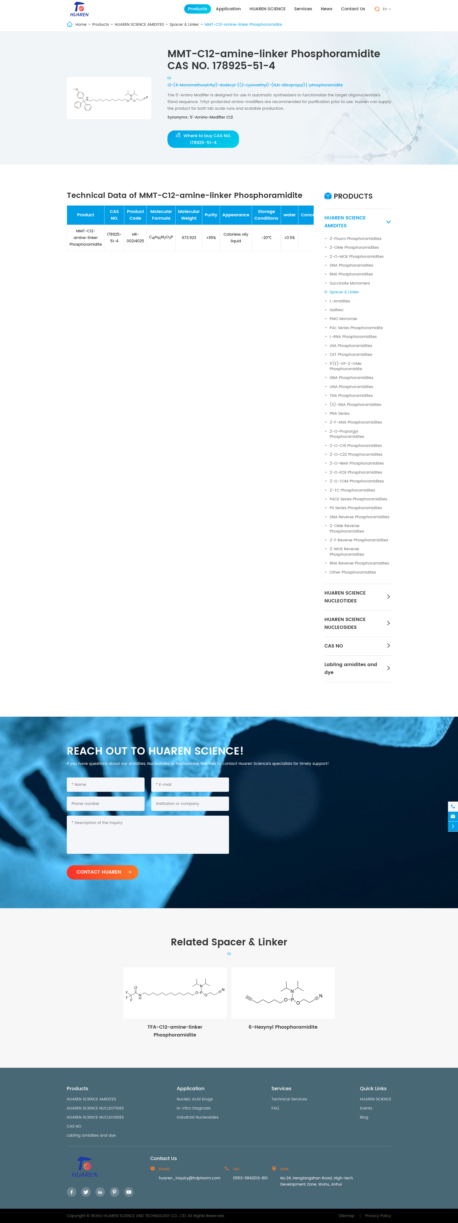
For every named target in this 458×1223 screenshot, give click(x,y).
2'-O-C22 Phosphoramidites (356, 454)
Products (197, 8)
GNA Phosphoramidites (351, 378)
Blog (364, 1117)
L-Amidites (340, 301)
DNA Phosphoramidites (351, 265)
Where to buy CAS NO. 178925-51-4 (203, 139)
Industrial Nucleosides (198, 1117)
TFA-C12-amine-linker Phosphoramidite (174, 1031)
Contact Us (353, 8)
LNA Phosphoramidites (351, 346)
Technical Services (289, 1099)
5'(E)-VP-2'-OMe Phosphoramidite (346, 366)
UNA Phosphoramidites (351, 387)
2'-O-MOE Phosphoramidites (357, 257)
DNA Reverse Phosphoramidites (359, 517)
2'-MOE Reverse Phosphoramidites (347, 551)
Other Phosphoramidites (353, 572)
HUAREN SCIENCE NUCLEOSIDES (345, 624)
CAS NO (333, 646)
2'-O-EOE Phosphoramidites (356, 472)
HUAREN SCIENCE (268, 8)
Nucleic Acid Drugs (195, 1099)
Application (228, 8)
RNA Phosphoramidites (351, 274)
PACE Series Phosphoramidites (358, 499)
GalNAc (337, 310)
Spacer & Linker (184, 24)
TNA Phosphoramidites (351, 396)
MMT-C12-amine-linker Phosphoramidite (243, 24)
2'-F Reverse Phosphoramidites (359, 540)
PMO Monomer (344, 319)
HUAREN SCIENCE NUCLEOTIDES (345, 597)
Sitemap (346, 1216)
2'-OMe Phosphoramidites (354, 247)
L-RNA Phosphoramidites (353, 337)
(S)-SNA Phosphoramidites (355, 405)
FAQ (275, 1108)
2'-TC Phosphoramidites (352, 490)
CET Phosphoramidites (351, 355)
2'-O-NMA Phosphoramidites (357, 463)
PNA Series (339, 413)
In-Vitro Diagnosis (194, 1108)
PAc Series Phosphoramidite (356, 328)
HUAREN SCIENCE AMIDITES (139, 24)
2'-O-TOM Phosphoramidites (357, 481)
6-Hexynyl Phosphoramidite (283, 1027)
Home (81, 24)
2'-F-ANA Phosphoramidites (356, 422)
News (327, 8)
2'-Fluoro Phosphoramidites (355, 239)
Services (303, 8)
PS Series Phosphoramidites (356, 508)
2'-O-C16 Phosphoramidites (356, 446)
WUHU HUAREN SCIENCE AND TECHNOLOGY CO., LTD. (139, 1216)
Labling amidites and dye (350, 669)
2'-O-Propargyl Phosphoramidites (347, 434)
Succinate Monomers (350, 283)
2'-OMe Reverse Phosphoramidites (347, 528)
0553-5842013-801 (250, 1178)
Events (366, 1108)
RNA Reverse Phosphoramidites (359, 563)
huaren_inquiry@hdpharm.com (189, 1178)
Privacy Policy (378, 1216)
